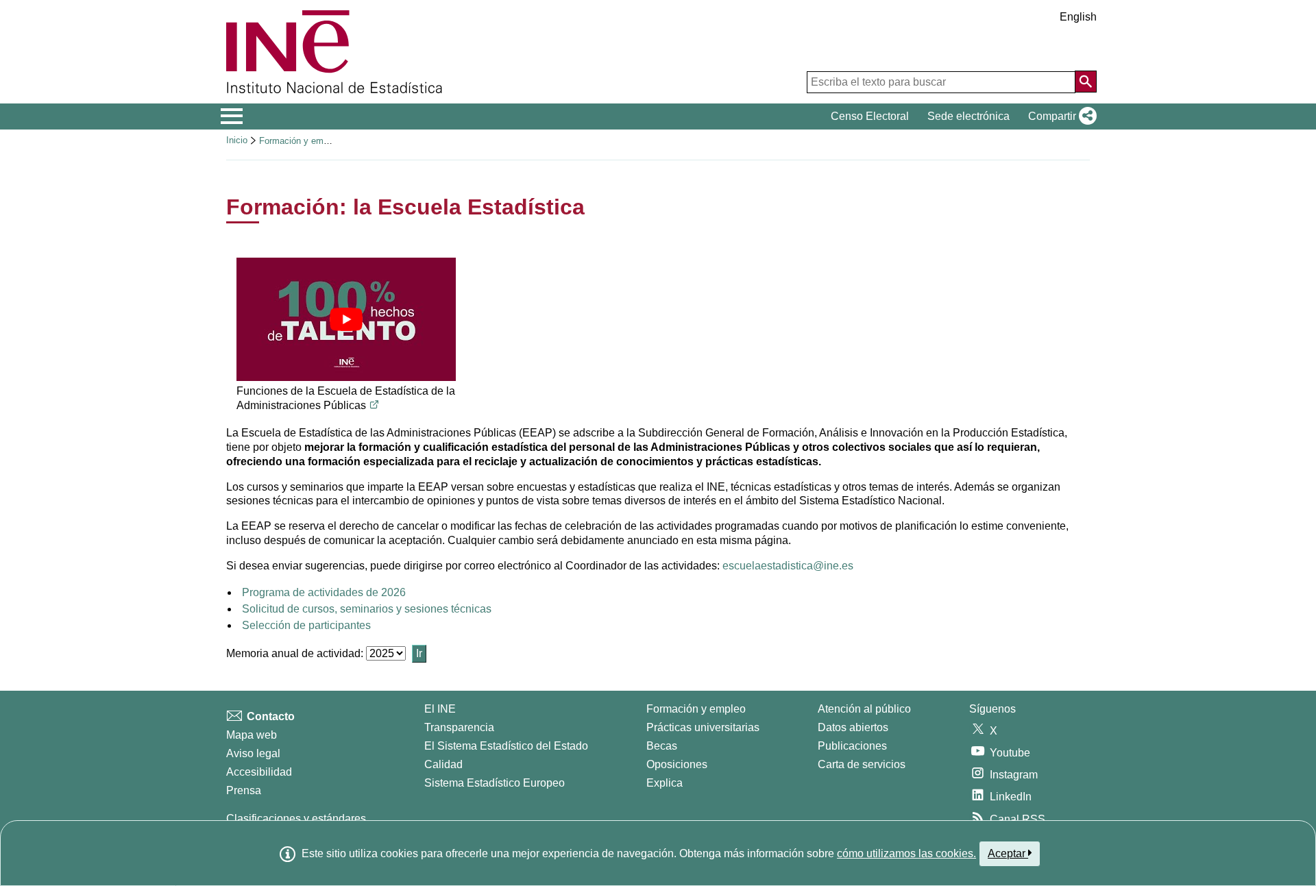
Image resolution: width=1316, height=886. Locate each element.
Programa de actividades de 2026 (324, 592)
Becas (661, 746)
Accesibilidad (259, 772)
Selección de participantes (306, 625)
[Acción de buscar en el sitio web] (1086, 82)
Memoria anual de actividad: (296, 653)
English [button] (1078, 17)
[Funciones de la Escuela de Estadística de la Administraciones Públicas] (346, 319)
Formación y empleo (299, 141)
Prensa (243, 790)
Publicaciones (852, 746)
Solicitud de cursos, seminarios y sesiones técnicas (366, 609)
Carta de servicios (861, 764)
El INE (440, 709)
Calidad (443, 764)
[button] (1060, 116)
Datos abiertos (853, 727)
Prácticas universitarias (702, 727)
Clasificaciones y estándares (296, 818)
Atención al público (864, 709)
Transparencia (459, 727)
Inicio (236, 140)
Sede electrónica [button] (968, 116)
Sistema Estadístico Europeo (494, 783)
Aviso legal (253, 753)
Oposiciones (676, 764)
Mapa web (251, 735)
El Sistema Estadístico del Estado (506, 746)
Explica (664, 783)
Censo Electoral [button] (870, 116)
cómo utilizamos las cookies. (906, 853)
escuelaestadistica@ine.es (787, 565)
